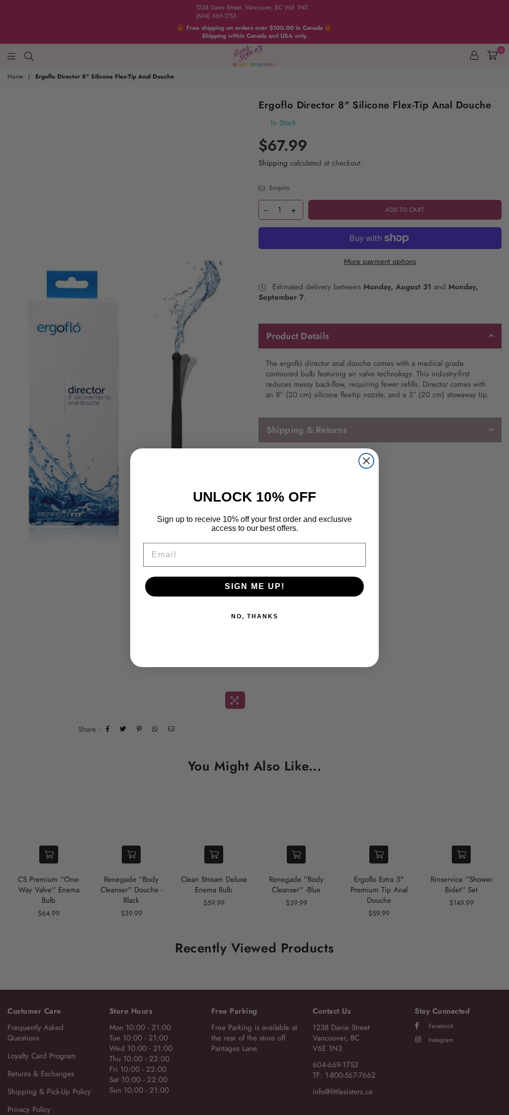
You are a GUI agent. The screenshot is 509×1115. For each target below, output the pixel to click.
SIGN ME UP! (255, 586)
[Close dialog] (366, 460)
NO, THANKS (254, 616)
